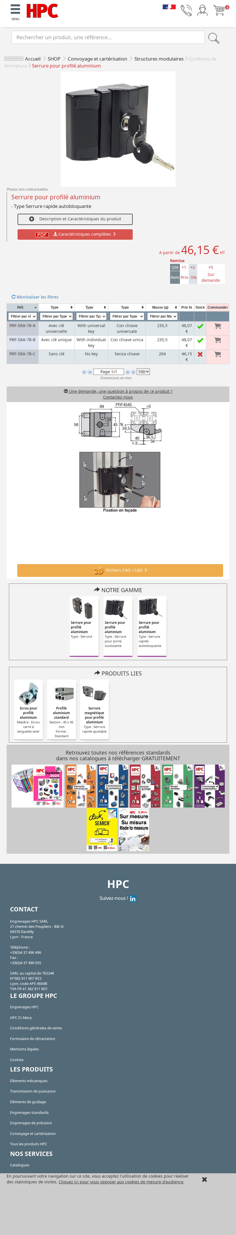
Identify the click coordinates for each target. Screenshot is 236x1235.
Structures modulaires (159, 58)
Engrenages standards (29, 1112)
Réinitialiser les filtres (37, 297)
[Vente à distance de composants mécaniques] (42, 10)
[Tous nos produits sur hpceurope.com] (101, 829)
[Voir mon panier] (219, 10)
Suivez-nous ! (114, 898)
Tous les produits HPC (28, 1144)
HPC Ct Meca (21, 1017)
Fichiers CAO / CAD (124, 570)
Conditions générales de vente (36, 1028)
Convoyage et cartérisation (98, 58)
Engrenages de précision (31, 1122)
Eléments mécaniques (28, 1080)
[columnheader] (22, 307)
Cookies (17, 1059)
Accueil (33, 58)
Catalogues (19, 1165)
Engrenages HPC (24, 1007)
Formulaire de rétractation (32, 1038)
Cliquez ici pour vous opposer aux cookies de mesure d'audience (121, 1182)
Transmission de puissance (33, 1091)
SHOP (55, 58)
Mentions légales (24, 1049)
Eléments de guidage (28, 1101)
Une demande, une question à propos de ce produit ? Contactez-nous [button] (120, 394)
